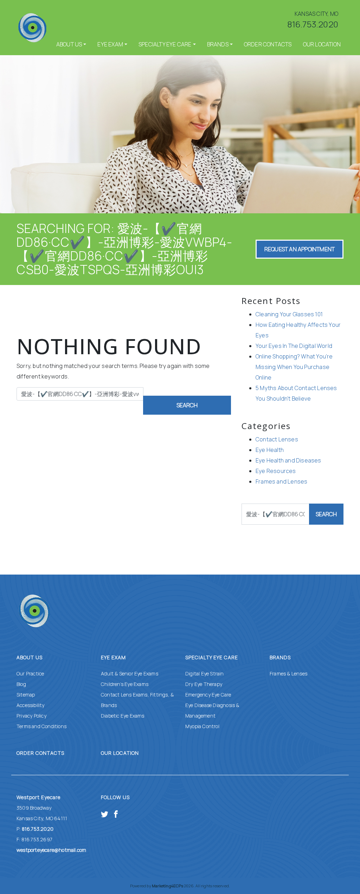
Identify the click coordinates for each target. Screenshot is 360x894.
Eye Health (270, 450)
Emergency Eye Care (208, 694)
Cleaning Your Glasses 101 (289, 314)
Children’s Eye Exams (124, 684)
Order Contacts (268, 44)
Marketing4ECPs (167, 885)
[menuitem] (71, 44)
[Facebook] (116, 813)
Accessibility (31, 705)
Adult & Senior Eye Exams (129, 673)
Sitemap (26, 694)
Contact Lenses (277, 439)
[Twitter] (104, 813)
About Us (69, 44)
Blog (21, 684)
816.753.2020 (312, 24)
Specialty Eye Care (165, 44)
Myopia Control (202, 726)
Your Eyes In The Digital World (294, 346)
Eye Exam (110, 44)
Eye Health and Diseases (288, 460)
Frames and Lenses (281, 481)
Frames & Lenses (288, 673)
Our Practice (30, 673)
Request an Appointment (299, 249)
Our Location (322, 44)
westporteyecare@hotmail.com (51, 850)
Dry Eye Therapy (203, 684)
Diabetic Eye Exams (122, 715)
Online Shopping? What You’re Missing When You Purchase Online (294, 366)
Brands (218, 44)
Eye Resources (276, 471)
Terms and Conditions (41, 726)
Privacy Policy (31, 715)
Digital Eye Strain (204, 673)
